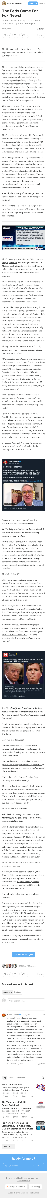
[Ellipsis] (44, 1015)
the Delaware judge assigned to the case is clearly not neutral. (23, 267)
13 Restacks (31, 966)
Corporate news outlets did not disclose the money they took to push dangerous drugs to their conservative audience (17, 1133)
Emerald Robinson (19, 1093)
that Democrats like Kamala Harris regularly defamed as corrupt (22, 147)
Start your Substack (17, 1187)
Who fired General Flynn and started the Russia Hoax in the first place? (17, 1109)
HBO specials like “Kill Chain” (15, 151)
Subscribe (33, 3)
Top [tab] (4, 1077)
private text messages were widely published (22, 764)
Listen (41, 29)
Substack (11, 1193)
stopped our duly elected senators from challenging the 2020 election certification (21, 885)
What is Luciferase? (12, 1084)
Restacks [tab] (17, 992)
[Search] (42, 1077)
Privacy (31, 1178)
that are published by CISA (14, 634)
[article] (23, 1090)
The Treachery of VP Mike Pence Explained (15, 1103)
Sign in (42, 3)
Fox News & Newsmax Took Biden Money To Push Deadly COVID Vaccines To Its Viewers (17, 1126)
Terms (37, 1178)
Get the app (35, 1187)
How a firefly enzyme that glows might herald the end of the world (16, 1088)
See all (7, 1146)
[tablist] (12, 992)
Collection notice (23, 1180)
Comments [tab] (7, 992)
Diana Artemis (13, 1014)
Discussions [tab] (20, 1077)
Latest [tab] (11, 1077)
